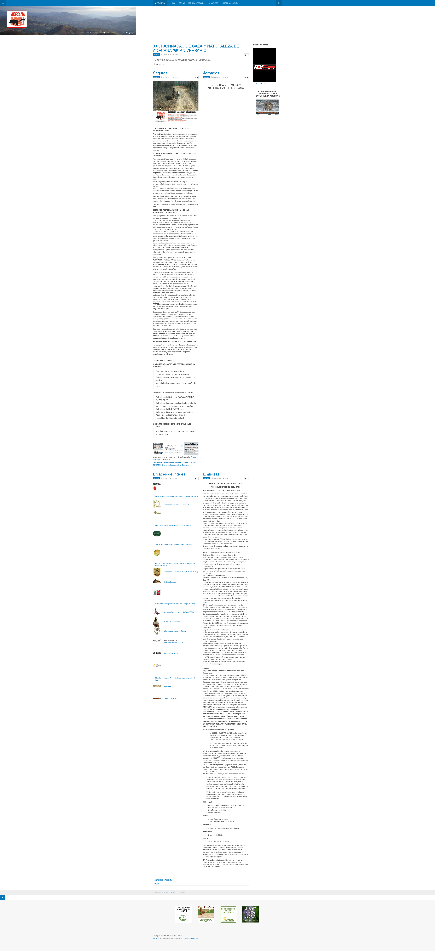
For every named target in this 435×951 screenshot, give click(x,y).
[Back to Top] (2, 897)
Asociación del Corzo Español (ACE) (177, 505)
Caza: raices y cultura (172, 622)
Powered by (271, 937)
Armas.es (167, 686)
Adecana (156, 54)
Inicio (173, 3)
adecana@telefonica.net (180, 465)
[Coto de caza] (157, 640)
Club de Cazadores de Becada (175, 631)
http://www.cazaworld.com (173, 643)
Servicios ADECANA (196, 3)
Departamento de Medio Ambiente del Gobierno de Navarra (176, 496)
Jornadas (211, 72)
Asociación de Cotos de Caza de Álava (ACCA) (181, 572)
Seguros (160, 72)
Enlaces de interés (169, 474)
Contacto (213, 3)
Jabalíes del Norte (170, 699)
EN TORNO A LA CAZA (230, 3)
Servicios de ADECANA (162, 880)
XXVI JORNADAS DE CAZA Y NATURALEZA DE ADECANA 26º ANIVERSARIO (196, 48)
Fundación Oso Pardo (172, 653)
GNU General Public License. (189, 938)
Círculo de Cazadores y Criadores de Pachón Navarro (174, 544)
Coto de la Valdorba (171, 582)
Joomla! (155, 938)
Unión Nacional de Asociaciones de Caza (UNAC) (173, 525)
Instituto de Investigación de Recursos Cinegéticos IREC (175, 603)
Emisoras (211, 474)
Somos (182, 3)
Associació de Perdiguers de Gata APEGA (179, 612)
